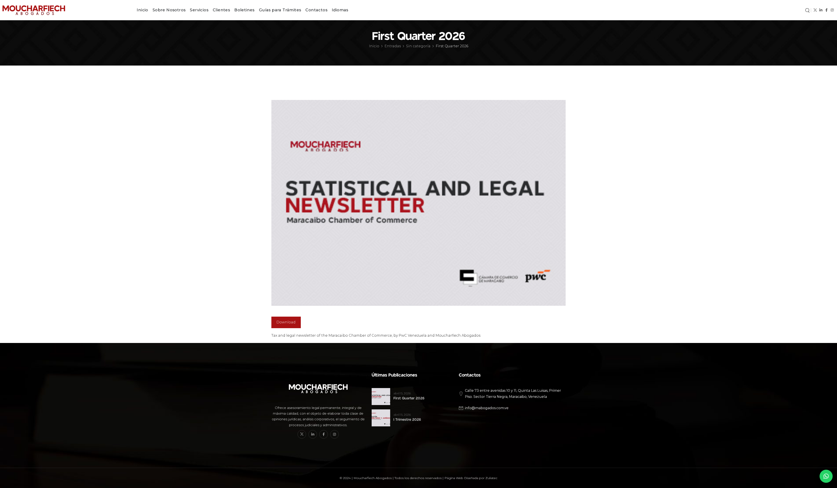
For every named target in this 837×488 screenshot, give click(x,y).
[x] (815, 10)
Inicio (142, 10)
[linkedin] (820, 10)
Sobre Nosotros (169, 10)
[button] (826, 476)
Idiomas (340, 10)
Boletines (244, 10)
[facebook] (826, 10)
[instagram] (832, 10)
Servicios (199, 10)
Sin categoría (418, 46)
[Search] (807, 10)
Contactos (316, 10)
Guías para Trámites (280, 10)
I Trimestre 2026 (407, 419)
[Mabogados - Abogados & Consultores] (63, 10)
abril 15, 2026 (402, 393)
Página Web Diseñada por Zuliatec (470, 478)
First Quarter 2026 (408, 398)
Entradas (392, 46)
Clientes (221, 10)
